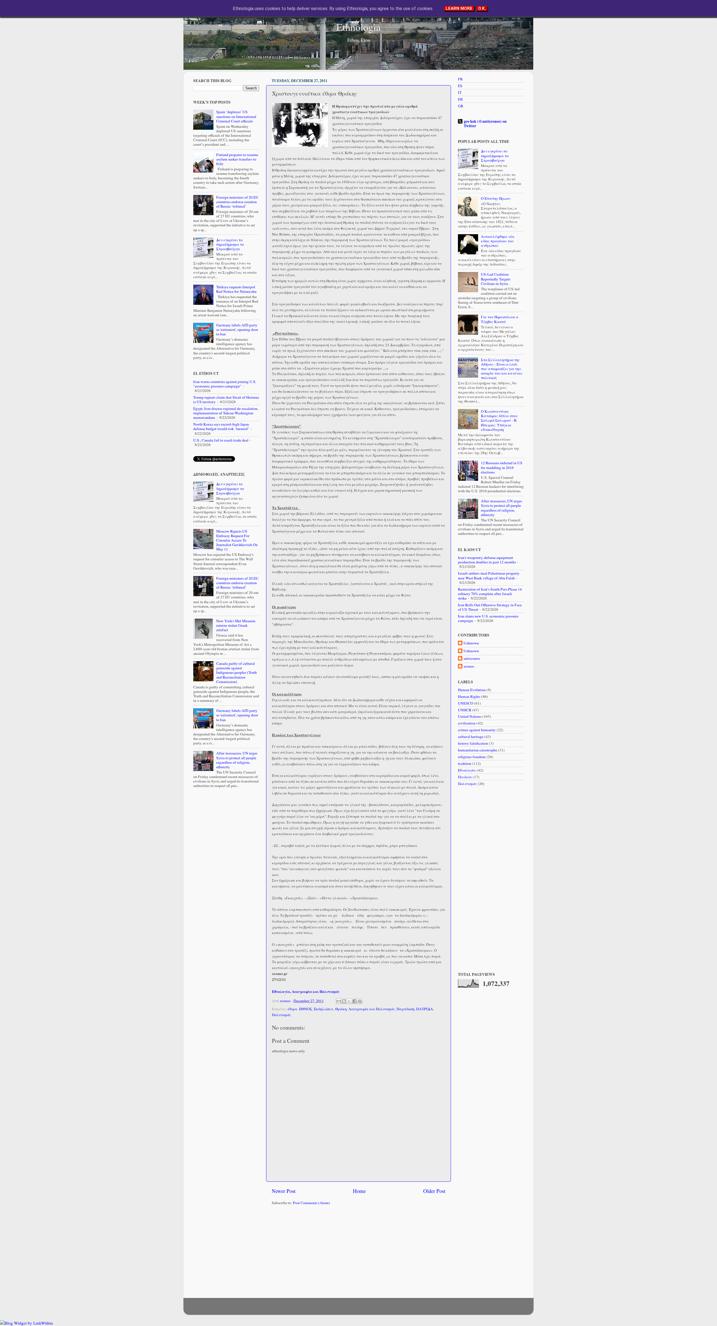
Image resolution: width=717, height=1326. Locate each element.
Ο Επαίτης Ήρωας (496, 198)
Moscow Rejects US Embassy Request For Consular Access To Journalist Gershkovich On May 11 (237, 540)
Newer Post (283, 1190)
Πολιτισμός (281, 1014)
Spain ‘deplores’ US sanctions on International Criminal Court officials (236, 116)
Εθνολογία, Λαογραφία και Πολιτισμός (306, 991)
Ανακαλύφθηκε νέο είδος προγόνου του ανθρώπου (497, 241)
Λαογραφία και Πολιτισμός (371, 1008)
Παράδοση (406, 1008)
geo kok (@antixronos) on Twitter (485, 124)
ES (460, 85)
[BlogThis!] (344, 1001)
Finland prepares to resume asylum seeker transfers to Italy (237, 159)
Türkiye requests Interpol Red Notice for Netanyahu (236, 289)
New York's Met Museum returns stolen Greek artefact (235, 625)
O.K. (482, 8)
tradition (464, 763)
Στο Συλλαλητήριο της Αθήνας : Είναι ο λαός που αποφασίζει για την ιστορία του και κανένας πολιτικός (502, 368)
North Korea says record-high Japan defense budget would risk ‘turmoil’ (221, 426)
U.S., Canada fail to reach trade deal (220, 440)
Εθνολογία (467, 770)
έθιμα (292, 1008)
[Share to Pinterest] (360, 1001)
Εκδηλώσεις (324, 1008)
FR (460, 79)
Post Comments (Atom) (311, 1202)
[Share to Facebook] (354, 1001)
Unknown (471, 643)
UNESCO (465, 703)
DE (460, 99)
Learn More (459, 8)
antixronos (472, 658)
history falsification (473, 743)
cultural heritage (470, 736)
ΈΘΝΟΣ (305, 1008)
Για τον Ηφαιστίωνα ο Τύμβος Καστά (499, 319)
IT (460, 92)
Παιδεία (465, 776)
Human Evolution (472, 689)
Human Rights (469, 696)
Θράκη (341, 1008)
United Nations (469, 716)
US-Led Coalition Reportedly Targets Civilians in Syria (495, 279)
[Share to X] (349, 1001)
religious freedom (472, 756)
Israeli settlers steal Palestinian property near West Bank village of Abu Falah (489, 575)
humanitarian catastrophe (477, 750)
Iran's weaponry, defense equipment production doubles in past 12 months (487, 560)
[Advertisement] (358, 1253)
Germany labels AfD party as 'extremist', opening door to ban (237, 329)
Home (359, 1190)
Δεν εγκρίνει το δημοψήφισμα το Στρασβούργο (230, 244)
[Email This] (338, 1001)
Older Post (434, 1190)
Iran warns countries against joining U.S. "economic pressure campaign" (224, 384)
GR (460, 105)
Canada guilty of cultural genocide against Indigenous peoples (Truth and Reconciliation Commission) (236, 672)
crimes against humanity (477, 729)
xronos (469, 666)
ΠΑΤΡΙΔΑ (424, 1008)
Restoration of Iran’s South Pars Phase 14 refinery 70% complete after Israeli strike (490, 594)
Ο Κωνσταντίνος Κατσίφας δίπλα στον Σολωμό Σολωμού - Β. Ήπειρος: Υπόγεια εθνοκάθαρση (499, 420)
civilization (467, 723)
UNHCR (464, 709)
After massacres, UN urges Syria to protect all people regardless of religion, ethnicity (236, 760)
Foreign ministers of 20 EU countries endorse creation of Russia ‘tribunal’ (237, 202)
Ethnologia (358, 27)
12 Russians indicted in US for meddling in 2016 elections (501, 467)
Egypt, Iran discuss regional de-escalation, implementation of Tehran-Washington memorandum (225, 413)
